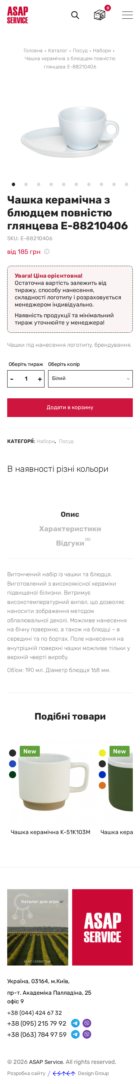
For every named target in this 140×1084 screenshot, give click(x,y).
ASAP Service (46, 1062)
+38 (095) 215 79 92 (36, 1023)
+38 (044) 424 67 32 (34, 1012)
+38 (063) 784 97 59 (37, 1035)
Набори (102, 51)
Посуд (80, 51)
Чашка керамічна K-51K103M (50, 832)
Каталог (57, 51)
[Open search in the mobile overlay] (74, 14)
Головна (33, 51)
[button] (7, 88)
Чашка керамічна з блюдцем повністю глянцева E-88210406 (70, 62)
